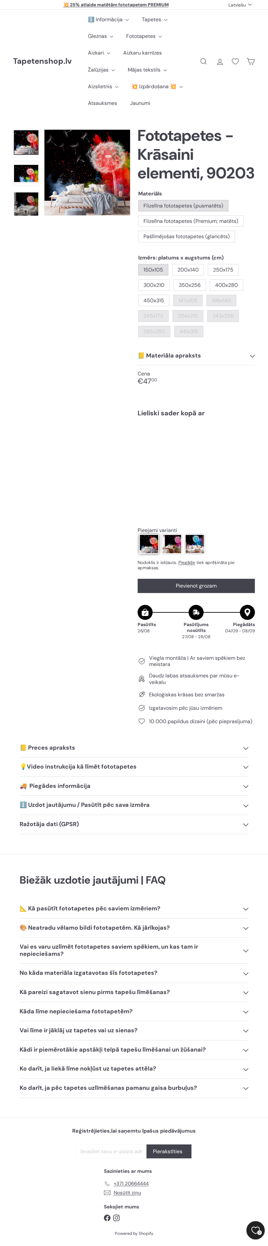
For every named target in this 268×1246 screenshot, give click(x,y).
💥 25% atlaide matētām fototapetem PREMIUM (116, 5)
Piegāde (186, 562)
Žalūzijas (99, 69)
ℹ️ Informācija (106, 19)
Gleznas (98, 36)
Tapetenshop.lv (42, 61)
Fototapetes (141, 36)
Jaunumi (140, 103)
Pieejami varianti (157, 530)
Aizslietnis (100, 86)
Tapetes (152, 19)
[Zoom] (87, 172)
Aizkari (96, 52)
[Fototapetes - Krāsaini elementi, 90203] (196, 449)
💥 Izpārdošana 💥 (154, 86)
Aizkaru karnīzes (142, 52)
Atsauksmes (102, 103)
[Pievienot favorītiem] (246, 435)
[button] (149, 544)
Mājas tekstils (145, 69)
